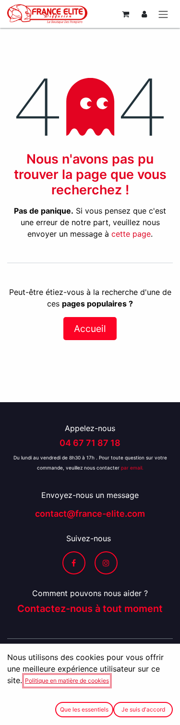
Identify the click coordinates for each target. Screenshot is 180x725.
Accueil (90, 328)
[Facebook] (73, 562)
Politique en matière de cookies (67, 680)
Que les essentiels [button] (84, 709)
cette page (131, 234)
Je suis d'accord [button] (143, 709)
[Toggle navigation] (163, 14)
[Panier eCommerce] (125, 14)
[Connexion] (144, 14)
